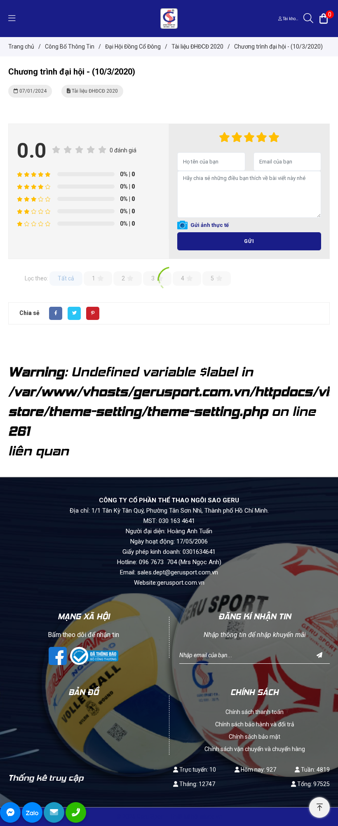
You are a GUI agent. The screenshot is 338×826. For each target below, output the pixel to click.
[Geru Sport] (168, 18)
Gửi (249, 241)
